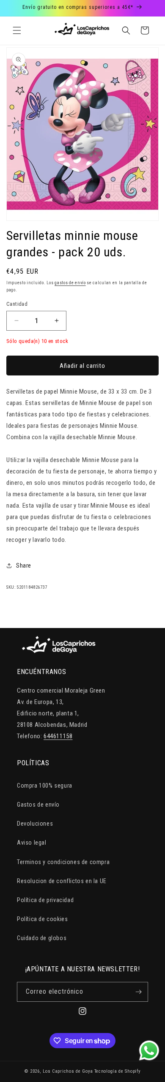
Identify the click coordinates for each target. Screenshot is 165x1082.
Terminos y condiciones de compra (63, 862)
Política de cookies (42, 919)
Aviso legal (32, 842)
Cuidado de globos (41, 938)
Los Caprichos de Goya (68, 1071)
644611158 (58, 736)
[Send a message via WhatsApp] (149, 1050)
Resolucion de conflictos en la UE (62, 881)
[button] (17, 30)
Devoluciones (35, 823)
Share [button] (23, 565)
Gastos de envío (38, 804)
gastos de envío (70, 282)
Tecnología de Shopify (117, 1071)
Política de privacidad (45, 900)
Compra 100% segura (44, 785)
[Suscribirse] (138, 992)
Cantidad (17, 304)
